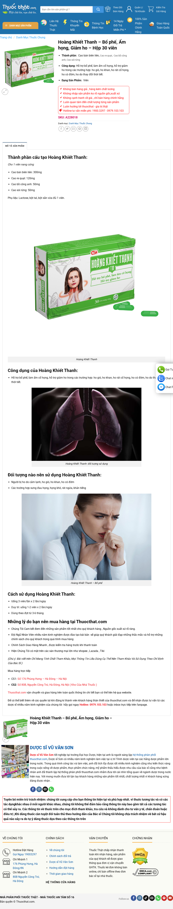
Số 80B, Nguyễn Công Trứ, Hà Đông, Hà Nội (43, 684)
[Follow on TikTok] (146, 898)
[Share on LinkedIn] (85, 129)
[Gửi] (98, 9)
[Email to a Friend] (73, 129)
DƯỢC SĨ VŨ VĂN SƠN (51, 747)
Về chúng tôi (56, 850)
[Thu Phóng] (5, 91)
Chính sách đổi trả (60, 856)
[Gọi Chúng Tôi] (51, 789)
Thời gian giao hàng (61, 873)
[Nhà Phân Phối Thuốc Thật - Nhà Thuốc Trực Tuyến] (19, 8)
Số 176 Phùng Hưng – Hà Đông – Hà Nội (42, 678)
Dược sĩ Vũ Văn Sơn (61, 862)
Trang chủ (6, 37)
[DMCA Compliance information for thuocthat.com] (145, 872)
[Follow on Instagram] (39, 789)
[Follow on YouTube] (170, 898)
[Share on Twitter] (67, 129)
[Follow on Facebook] (33, 789)
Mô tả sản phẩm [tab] (14, 146)
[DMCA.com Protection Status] (140, 856)
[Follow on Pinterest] (164, 898)
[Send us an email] (45, 789)
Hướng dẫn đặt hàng (61, 867)
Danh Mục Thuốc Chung (30, 37)
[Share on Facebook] (61, 129)
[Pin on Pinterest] (79, 129)
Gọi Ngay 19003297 (25, 854)
